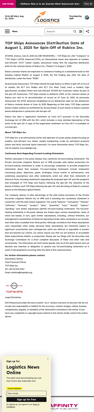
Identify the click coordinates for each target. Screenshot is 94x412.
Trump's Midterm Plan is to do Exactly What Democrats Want (46, 3)
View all (88, 4)
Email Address (14, 388)
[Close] (48, 359)
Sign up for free (26, 399)
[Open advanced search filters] (81, 31)
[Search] (75, 31)
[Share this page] (87, 31)
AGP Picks (7, 4)
